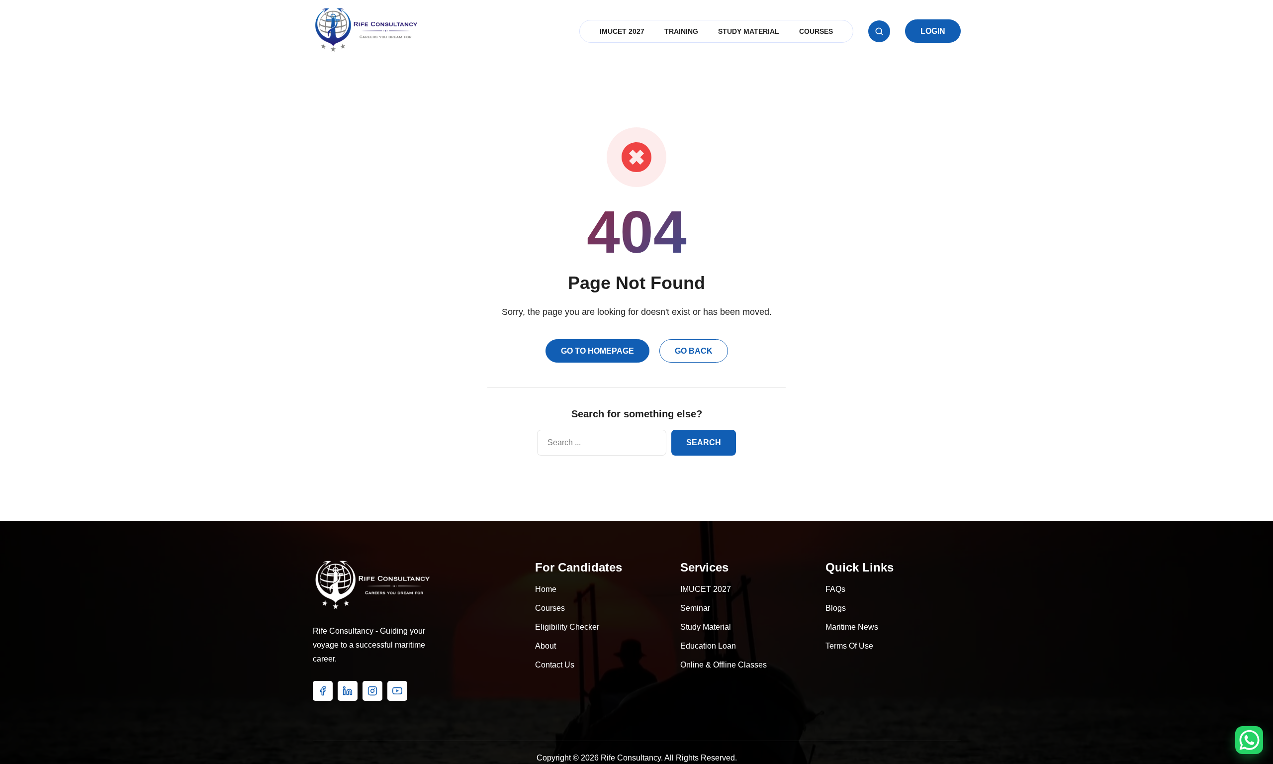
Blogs (835, 608)
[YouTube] (397, 691)
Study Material (748, 31)
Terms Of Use (849, 646)
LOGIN (932, 31)
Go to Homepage (597, 351)
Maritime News (851, 627)
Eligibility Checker (567, 627)
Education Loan (708, 646)
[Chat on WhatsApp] (1249, 740)
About (545, 646)
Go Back (694, 351)
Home (545, 589)
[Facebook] (323, 691)
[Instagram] (372, 691)
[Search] (879, 31)
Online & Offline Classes (723, 665)
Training (681, 31)
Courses (816, 31)
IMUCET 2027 (622, 31)
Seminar (695, 608)
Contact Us (554, 665)
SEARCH (703, 442)
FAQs (835, 589)
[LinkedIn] (348, 691)
